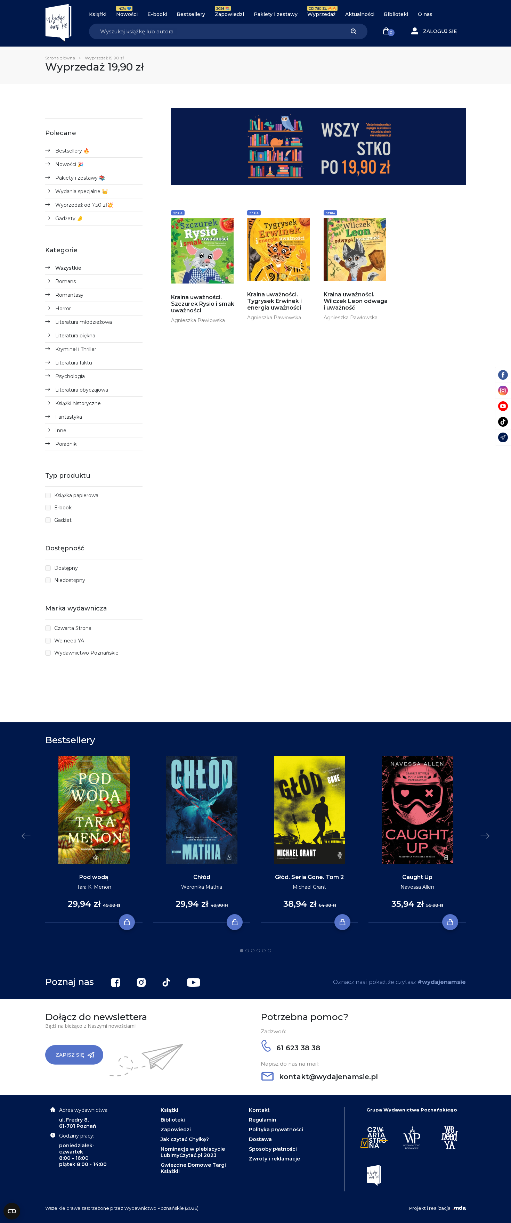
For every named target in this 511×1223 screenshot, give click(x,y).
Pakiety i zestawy (276, 14)
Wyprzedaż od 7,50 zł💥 (84, 205)
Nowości (127, 14)
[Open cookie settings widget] (11, 1211)
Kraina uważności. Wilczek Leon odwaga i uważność (356, 301)
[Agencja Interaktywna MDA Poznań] (459, 1208)
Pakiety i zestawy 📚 (80, 178)
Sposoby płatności (273, 1149)
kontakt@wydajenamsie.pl (327, 1077)
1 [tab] (241, 950)
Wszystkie (68, 268)
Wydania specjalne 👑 (81, 191)
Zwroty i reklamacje (274, 1159)
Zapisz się (70, 1055)
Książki (97, 14)
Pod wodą (93, 877)
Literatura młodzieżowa (83, 322)
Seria (177, 213)
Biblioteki (396, 14)
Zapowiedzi (229, 14)
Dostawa (260, 1139)
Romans (65, 281)
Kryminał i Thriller (75, 349)
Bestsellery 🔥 (72, 151)
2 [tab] (247, 950)
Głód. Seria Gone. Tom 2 (309, 877)
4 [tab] (258, 950)
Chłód (201, 877)
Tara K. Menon (94, 887)
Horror (63, 308)
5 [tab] (264, 950)
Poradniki (66, 444)
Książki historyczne (78, 403)
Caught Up (417, 877)
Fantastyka (68, 417)
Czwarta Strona (72, 628)
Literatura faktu (73, 363)
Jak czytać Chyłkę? (185, 1139)
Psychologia (70, 376)
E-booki (157, 14)
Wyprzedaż (321, 14)
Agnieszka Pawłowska (198, 320)
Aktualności (359, 14)
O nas (425, 14)
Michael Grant (309, 887)
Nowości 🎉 (69, 164)
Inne (60, 430)
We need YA (69, 641)
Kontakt (259, 1110)
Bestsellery (191, 14)
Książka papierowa (76, 495)
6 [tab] (269, 950)
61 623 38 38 (297, 1048)
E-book (63, 507)
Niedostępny (69, 580)
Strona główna (60, 57)
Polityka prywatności (276, 1129)
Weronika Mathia (201, 887)
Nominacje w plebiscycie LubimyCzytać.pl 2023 (193, 1152)
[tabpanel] (94, 839)
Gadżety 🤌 (69, 218)
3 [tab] (252, 950)
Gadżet (63, 520)
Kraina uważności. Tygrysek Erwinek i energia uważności (274, 301)
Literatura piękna (75, 336)
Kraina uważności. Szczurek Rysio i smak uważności (202, 304)
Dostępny (66, 568)
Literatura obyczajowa (81, 390)
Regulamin (262, 1120)
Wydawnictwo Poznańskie (86, 653)
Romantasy (69, 295)
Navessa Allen (417, 887)
